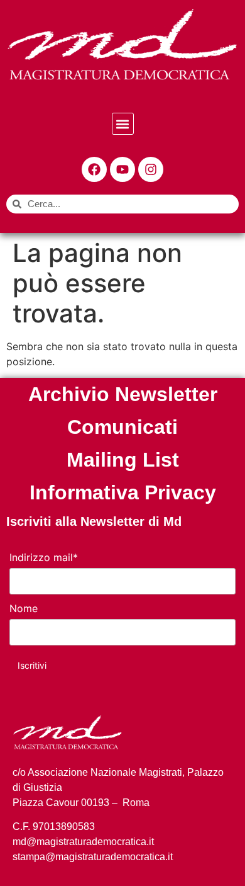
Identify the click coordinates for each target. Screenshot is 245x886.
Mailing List (123, 459)
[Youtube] (122, 169)
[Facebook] (94, 169)
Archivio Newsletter (122, 394)
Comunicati (122, 427)
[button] (123, 124)
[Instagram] (150, 169)
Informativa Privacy (123, 492)
